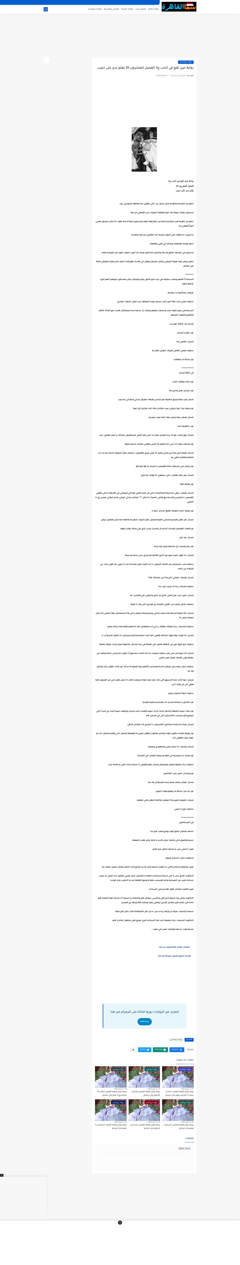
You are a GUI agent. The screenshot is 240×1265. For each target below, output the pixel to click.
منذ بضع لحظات (186, 1089)
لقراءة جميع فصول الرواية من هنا (174, 956)
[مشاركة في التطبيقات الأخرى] (133, 1049)
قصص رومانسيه (111, 9)
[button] (176, 1049)
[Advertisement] (120, 36)
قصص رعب (140, 9)
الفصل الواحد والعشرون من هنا (176, 947)
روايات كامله (153, 9)
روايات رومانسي (186, 62)
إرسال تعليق (184, 1148)
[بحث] (46, 9)
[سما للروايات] (179, 7)
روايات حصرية (127, 9)
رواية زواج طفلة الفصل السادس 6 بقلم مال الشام (145, 1127)
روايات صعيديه (95, 9)
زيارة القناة (144, 1022)
